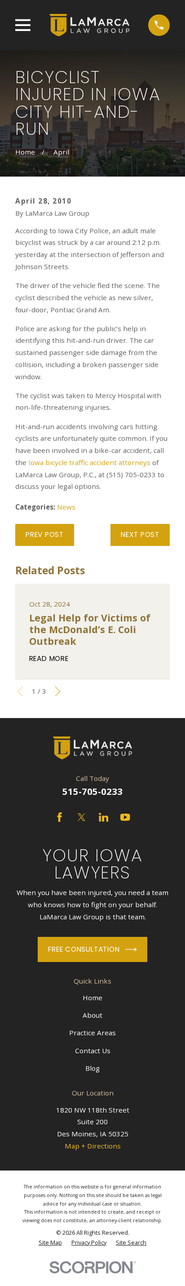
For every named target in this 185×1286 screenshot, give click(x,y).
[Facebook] (59, 817)
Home (92, 997)
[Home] (89, 25)
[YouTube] (125, 817)
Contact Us (92, 1050)
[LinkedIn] (103, 817)
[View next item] (57, 691)
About (92, 1015)
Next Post (140, 534)
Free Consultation (83, 949)
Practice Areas (92, 1032)
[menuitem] (50, 1242)
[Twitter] (81, 817)
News (66, 506)
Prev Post (45, 534)
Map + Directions (93, 1145)
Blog (92, 1068)
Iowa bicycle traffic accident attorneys (90, 462)
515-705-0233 (92, 791)
